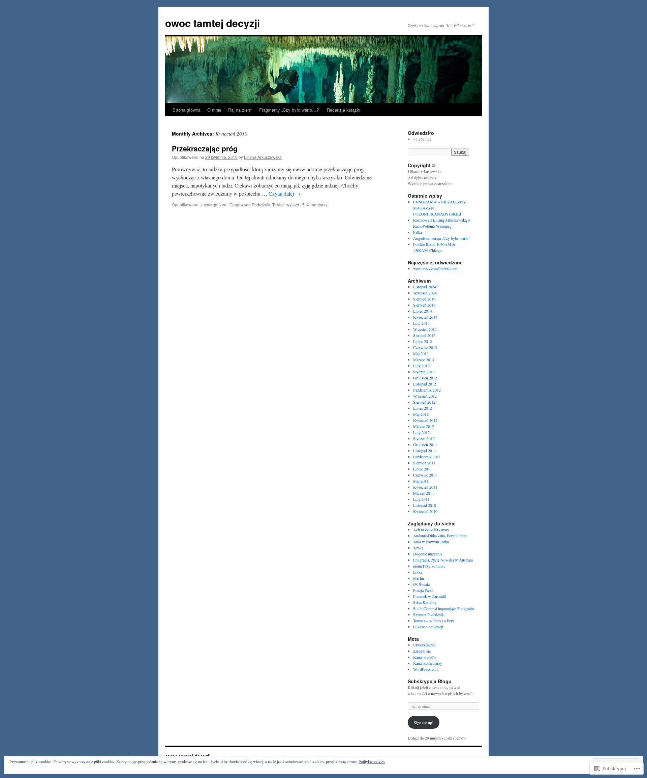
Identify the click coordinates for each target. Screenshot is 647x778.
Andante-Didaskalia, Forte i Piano (440, 535)
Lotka (417, 572)
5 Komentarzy (315, 204)
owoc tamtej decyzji (212, 23)
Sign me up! (423, 722)
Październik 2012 (427, 390)
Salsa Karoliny (425, 602)
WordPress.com (425, 669)
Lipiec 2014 (422, 311)
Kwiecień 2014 (425, 317)
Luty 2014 (421, 323)
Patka (417, 232)
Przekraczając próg (205, 148)
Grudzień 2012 (425, 377)
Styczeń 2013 (424, 371)
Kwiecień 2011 (425, 487)
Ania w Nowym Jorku (431, 541)
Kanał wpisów (424, 657)
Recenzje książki (343, 110)
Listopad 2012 (424, 383)
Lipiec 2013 (422, 341)
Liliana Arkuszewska (263, 157)
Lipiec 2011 (422, 468)
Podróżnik (261, 204)
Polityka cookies (372, 761)
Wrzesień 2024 (425, 292)
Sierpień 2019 (424, 298)
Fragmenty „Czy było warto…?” (289, 110)
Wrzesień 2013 (425, 329)
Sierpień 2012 (424, 402)
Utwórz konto (424, 644)
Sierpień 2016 (424, 305)
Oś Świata (421, 584)
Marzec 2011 (423, 493)
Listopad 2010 (424, 505)
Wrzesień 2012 (425, 396)
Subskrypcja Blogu (430, 681)
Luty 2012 (421, 432)
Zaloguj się (422, 651)
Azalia (418, 547)
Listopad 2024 (424, 286)
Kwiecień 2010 (425, 511)
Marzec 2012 (423, 426)
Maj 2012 (421, 414)
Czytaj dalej (285, 193)
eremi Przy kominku (429, 566)
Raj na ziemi (240, 110)
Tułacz (278, 204)
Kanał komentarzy (427, 663)
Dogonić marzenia (427, 553)
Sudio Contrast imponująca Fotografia (443, 608)
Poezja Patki (423, 590)
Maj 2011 (421, 481)
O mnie (214, 110)
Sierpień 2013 (424, 335)
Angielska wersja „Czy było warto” (441, 238)
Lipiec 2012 (422, 408)
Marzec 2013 (423, 359)
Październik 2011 (427, 456)
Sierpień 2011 (424, 462)
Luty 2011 (421, 499)
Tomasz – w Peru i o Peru (433, 620)
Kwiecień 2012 (425, 420)
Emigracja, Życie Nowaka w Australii (443, 560)
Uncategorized (212, 204)
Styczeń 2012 (424, 438)
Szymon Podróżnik (428, 614)
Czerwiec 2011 (425, 475)
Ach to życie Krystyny (431, 529)
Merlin (418, 578)
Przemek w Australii (429, 596)
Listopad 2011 (424, 450)
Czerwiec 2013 (425, 347)
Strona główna (187, 110)
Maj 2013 (421, 353)
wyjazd (292, 204)
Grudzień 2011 (425, 444)
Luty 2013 (421, 365)
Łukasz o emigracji (428, 626)
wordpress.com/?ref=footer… (437, 268)
